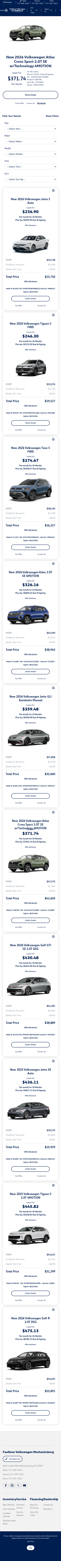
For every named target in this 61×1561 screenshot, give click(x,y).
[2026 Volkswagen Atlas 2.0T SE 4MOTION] (30, 614)
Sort (6, 173)
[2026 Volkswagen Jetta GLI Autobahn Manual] (30, 738)
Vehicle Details (30, 95)
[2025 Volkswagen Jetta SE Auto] (30, 1111)
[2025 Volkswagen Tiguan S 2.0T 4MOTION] (30, 1236)
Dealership (50, 1499)
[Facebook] (6, 1485)
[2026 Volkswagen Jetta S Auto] (30, 241)
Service (21, 1499)
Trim (6, 160)
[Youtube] (24, 1485)
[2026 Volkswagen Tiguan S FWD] (30, 365)
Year (6, 123)
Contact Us (14, 1458)
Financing (36, 1499)
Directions (47, 1509)
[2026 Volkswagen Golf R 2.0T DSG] (30, 1360)
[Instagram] (12, 1485)
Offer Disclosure (30, 225)
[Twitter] (18, 1485)
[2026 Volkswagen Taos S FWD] (30, 489)
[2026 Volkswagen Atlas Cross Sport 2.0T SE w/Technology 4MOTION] (30, 862)
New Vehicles (9, 1504)
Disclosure (41, 103)
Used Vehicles (9, 1509)
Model (7, 148)
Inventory (9, 1499)
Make (7, 135)
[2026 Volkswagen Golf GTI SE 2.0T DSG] (30, 987)
